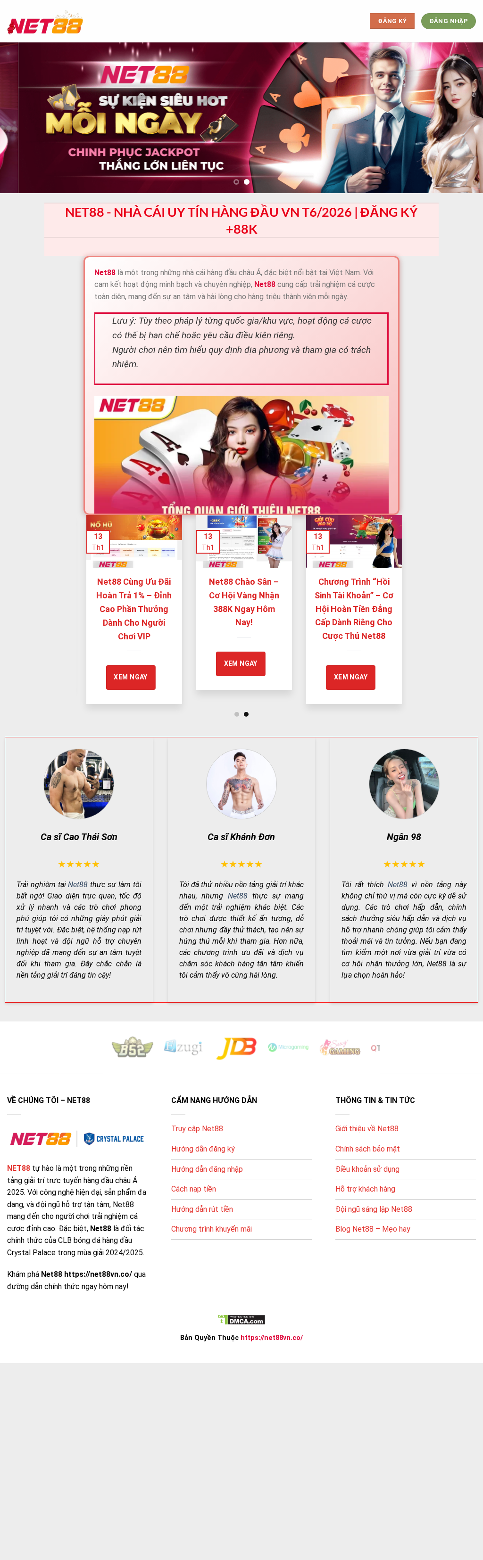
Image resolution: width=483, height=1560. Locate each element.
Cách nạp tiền (193, 1188)
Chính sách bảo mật (367, 1148)
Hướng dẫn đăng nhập (207, 1169)
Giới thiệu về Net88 (367, 1128)
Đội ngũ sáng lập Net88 (373, 1209)
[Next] (387, 600)
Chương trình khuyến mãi (211, 1229)
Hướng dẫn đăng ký (203, 1148)
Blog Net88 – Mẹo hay (372, 1229)
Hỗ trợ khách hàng (365, 1188)
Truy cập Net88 (197, 1128)
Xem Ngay (158, 663)
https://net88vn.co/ (272, 1338)
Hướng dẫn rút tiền (202, 1209)
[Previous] (95, 600)
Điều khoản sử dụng (367, 1169)
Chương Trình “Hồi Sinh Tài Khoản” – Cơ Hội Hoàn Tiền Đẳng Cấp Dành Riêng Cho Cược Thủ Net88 (271, 609)
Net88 (78, 884)
